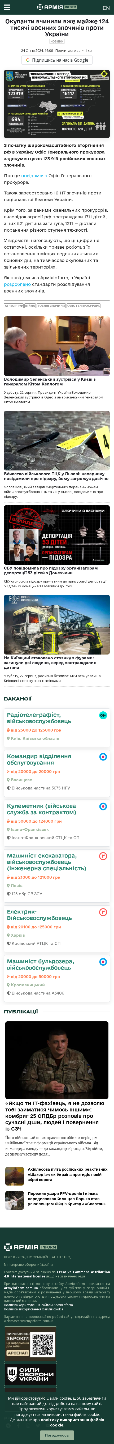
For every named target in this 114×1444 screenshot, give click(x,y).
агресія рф (14, 305)
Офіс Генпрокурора (83, 305)
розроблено (17, 284)
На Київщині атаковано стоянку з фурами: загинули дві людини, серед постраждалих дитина (50, 663)
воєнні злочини (51, 305)
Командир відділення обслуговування (39, 759)
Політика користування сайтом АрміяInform (38, 1305)
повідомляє (34, 175)
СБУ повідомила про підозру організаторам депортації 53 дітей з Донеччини (51, 570)
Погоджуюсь (57, 1435)
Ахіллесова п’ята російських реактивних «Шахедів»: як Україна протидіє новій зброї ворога (68, 1174)
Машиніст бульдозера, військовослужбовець (40, 964)
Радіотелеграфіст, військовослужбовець (39, 717)
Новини (57, 41)
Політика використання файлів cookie (33, 1309)
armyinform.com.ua (21, 1288)
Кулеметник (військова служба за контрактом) (41, 808)
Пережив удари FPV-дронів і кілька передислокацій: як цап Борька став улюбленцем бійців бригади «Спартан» (67, 1198)
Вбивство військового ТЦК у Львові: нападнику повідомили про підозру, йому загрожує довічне (56, 476)
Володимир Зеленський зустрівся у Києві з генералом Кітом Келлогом (50, 381)
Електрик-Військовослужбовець (39, 914)
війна (30, 305)
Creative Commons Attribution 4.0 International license (57, 1274)
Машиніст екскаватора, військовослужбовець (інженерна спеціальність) (46, 861)
